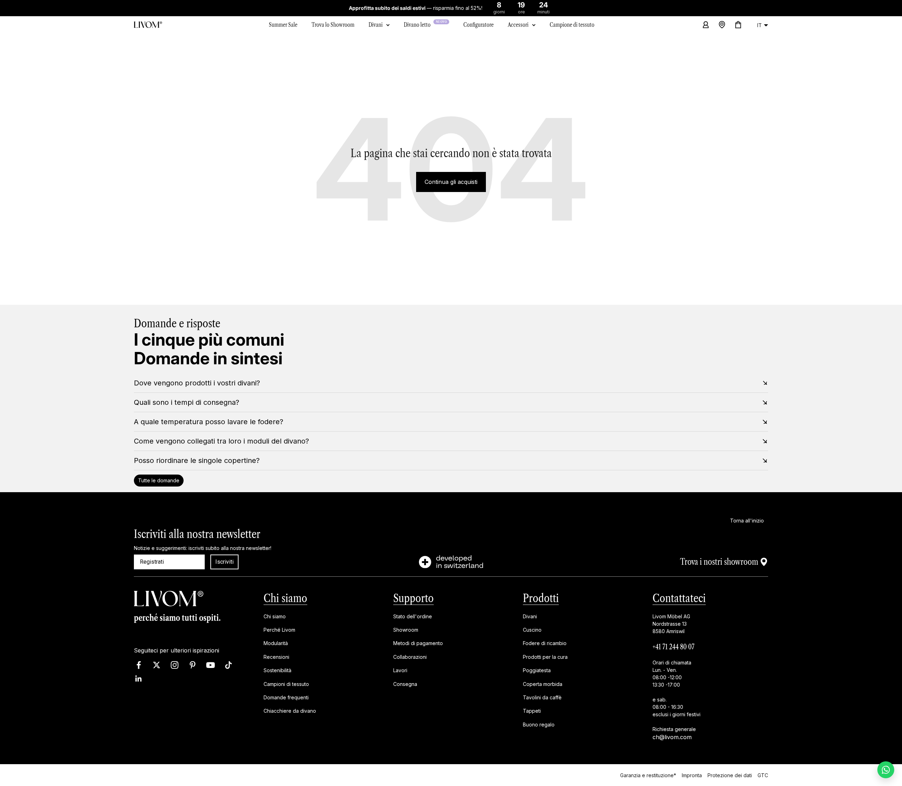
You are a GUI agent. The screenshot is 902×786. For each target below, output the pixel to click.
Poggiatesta (537, 671)
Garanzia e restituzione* (648, 775)
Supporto (413, 598)
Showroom (405, 630)
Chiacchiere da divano (290, 711)
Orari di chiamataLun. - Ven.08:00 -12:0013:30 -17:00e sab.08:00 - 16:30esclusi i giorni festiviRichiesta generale (676, 696)
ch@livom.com (672, 737)
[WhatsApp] (885, 769)
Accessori (518, 24)
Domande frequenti (286, 697)
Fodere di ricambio (545, 643)
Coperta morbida (542, 684)
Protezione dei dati (730, 775)
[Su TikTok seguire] (228, 665)
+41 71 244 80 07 (673, 647)
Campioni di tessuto (286, 684)
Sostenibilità (277, 671)
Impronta (692, 775)
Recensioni (276, 657)
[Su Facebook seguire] (138, 665)
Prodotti (541, 598)
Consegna (405, 684)
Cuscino (532, 630)
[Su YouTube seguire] (210, 665)
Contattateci (679, 598)
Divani (376, 24)
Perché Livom (279, 630)
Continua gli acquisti (451, 181)
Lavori (400, 671)
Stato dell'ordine (412, 616)
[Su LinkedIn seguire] (138, 679)
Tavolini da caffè (542, 697)
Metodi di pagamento (418, 643)
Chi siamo (285, 598)
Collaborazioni (410, 657)
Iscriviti (224, 561)
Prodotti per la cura (545, 657)
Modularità (276, 643)
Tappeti (532, 711)
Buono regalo (539, 725)
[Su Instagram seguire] (174, 665)
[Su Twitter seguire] (156, 665)
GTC (763, 775)
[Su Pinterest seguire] (192, 665)
